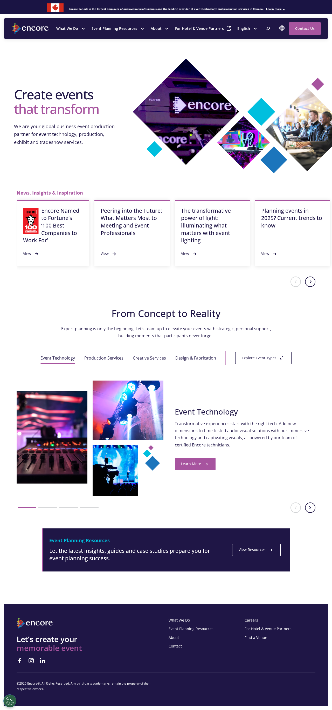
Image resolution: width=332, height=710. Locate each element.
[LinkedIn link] (42, 661)
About (156, 28)
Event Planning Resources (114, 28)
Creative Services (149, 358)
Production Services (103, 358)
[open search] (268, 28)
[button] (295, 282)
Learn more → (275, 9)
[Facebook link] (20, 661)
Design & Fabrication (195, 358)
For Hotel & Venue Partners (199, 28)
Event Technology (57, 358)
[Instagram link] (31, 661)
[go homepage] (31, 28)
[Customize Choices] (9, 700)
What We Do (67, 28)
